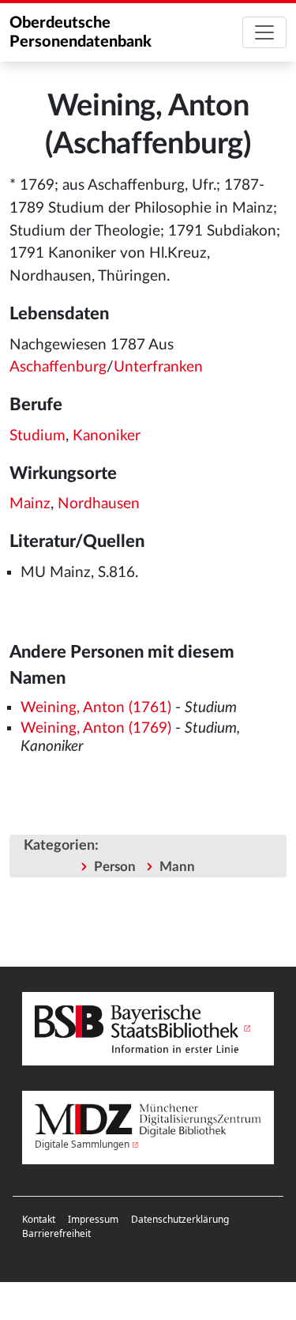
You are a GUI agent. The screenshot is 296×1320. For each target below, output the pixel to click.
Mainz (30, 503)
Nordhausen (99, 503)
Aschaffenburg (58, 367)
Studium (37, 435)
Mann (177, 866)
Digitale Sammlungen (82, 1144)
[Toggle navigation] (264, 32)
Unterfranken (158, 367)
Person (115, 866)
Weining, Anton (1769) (96, 728)
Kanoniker (107, 435)
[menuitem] (38, 1220)
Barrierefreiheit (56, 1233)
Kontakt (38, 1219)
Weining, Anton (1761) (96, 707)
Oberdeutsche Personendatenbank (80, 32)
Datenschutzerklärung (180, 1219)
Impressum (93, 1219)
